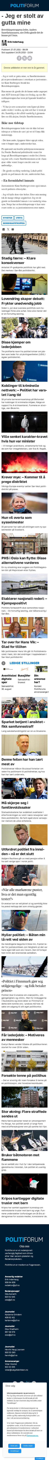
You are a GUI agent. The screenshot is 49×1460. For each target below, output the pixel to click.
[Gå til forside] (25, 5)
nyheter (7, 218)
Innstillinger (39, 1458)
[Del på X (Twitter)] (24, 57)
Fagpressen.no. (32, 1436)
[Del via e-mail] (29, 57)
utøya (19, 218)
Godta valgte (28, 1446)
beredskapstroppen (13, 223)
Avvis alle (14, 1446)
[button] (3, 663)
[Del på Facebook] (19, 57)
